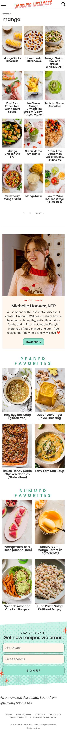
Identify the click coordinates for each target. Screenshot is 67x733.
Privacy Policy (18, 717)
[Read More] (33, 265)
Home (6, 14)
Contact (40, 714)
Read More (33, 342)
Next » (40, 213)
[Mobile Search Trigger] (63, 4)
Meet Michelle (23, 714)
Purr (38, 728)
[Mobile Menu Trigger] (3, 4)
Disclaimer (55, 714)
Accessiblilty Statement (43, 717)
